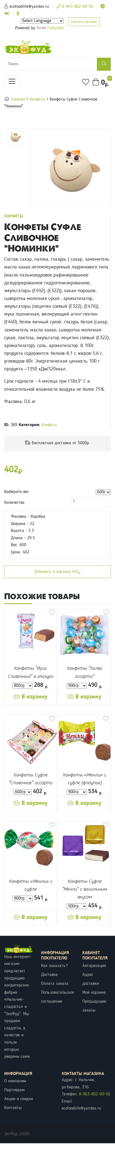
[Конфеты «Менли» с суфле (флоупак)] (85, 741)
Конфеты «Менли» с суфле (30, 885)
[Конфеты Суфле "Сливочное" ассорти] (30, 741)
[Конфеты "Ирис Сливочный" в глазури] (30, 634)
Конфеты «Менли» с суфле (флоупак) (84, 779)
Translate (55, 28)
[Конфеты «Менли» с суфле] (30, 847)
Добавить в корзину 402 (57, 572)
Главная (19, 99)
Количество (14, 502)
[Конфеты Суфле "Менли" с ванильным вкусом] (85, 847)
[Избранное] (85, 82)
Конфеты (38, 99)
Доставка (49, 975)
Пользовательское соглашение (57, 997)
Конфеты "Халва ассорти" (84, 672)
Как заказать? (54, 966)
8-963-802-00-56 (77, 6)
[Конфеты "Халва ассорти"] (85, 634)
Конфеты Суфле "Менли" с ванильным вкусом (84, 889)
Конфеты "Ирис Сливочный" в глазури (30, 672)
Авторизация (94, 966)
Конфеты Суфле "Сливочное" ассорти (30, 779)
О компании (15, 1081)
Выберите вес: (17, 492)
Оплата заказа (54, 983)
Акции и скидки (18, 1099)
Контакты (12, 1108)
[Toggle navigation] (12, 81)
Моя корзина (94, 992)
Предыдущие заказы (94, 1006)
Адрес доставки (90, 979)
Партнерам (14, 1090)
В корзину (33, 697)
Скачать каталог (84, 22)
